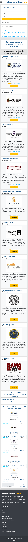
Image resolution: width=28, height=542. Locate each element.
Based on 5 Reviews (16, 317)
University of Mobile (9, 358)
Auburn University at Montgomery (12, 191)
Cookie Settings (5, 529)
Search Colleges (5, 508)
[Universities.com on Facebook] (13, 540)
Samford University (8, 222)
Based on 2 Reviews (16, 83)
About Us (3, 512)
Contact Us (4, 524)
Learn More (14, 86)
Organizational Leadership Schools (8, 401)
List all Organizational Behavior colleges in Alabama (13, 36)
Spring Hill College (8, 124)
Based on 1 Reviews (16, 249)
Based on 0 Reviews (16, 117)
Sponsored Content (5, 22)
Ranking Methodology (6, 513)
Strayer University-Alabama (10, 158)
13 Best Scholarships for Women (8, 520)
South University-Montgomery (11, 256)
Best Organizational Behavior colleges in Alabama (13, 30)
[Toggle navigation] (1, 2)
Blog (3, 510)
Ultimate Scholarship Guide (7, 518)
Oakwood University (8, 324)
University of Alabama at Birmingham (13, 290)
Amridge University (8, 90)
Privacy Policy (4, 526)
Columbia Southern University (11, 56)
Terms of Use (4, 528)
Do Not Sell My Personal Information (8, 531)
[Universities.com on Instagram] (14, 540)
